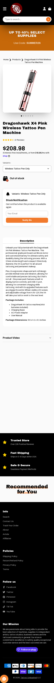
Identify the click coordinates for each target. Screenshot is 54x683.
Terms (6, 569)
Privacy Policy (9, 565)
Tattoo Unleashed (28, 678)
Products (16, 60)
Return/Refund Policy (13, 560)
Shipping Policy (10, 556)
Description (27, 241)
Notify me (27, 220)
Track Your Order (11, 525)
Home (6, 60)
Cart (49, 8)
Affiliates (7, 538)
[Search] (48, 19)
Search (6, 517)
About (6, 530)
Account (44, 8)
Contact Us (8, 521)
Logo (16, 9)
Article (6, 534)
